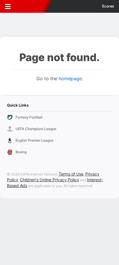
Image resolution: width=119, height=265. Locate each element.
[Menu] (8, 6)
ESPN (30, 6)
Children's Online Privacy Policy (49, 179)
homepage (70, 78)
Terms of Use (71, 173)
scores (108, 6)
